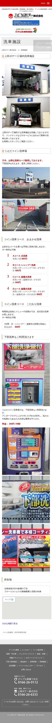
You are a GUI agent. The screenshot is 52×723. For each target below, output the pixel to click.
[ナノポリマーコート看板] (26, 571)
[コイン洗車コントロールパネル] (26, 474)
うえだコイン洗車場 (43, 48)
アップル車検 (14, 650)
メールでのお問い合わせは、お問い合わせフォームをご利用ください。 (26, 703)
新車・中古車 (11, 654)
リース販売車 (38, 650)
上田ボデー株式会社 (26, 18)
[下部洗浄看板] (26, 522)
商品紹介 (23, 662)
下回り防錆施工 (11, 662)
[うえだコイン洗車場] (26, 230)
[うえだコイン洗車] (26, 198)
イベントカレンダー (25, 665)
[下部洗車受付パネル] (26, 407)
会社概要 (12, 665)
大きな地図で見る (10, 623)
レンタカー (26, 650)
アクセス (39, 665)
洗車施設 (43, 662)
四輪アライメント (16, 658)
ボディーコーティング (34, 658)
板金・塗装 (41, 654)
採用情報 (33, 662)
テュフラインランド (26, 654)
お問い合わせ (26, 669)
